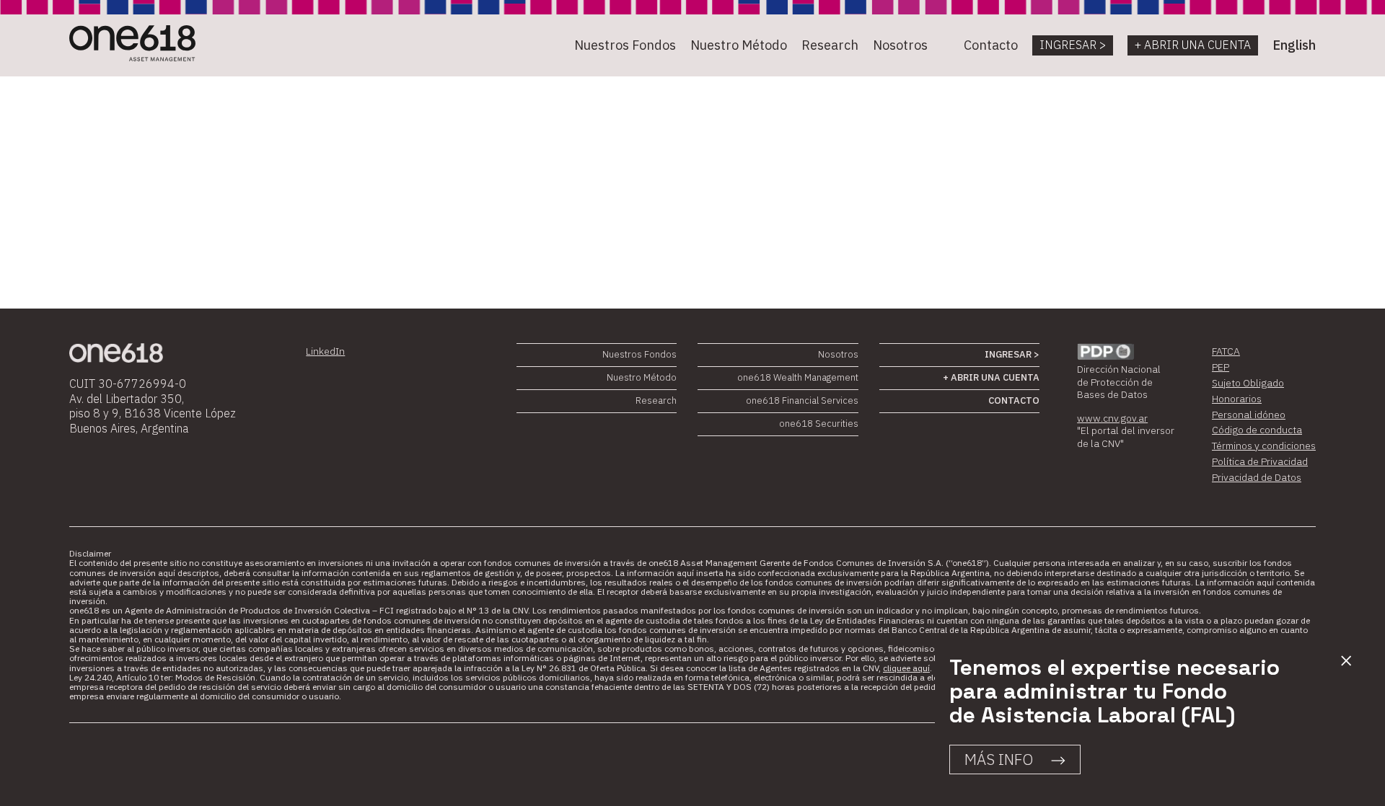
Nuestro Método (738, 45)
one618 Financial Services (802, 400)
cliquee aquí (906, 668)
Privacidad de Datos (1256, 477)
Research (829, 45)
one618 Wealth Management (797, 377)
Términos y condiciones (1264, 445)
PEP (1220, 366)
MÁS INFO (998, 759)
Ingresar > (1072, 44)
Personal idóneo (1248, 414)
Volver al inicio (130, 236)
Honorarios (1237, 398)
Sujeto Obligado (1248, 382)
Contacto (991, 45)
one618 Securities (818, 423)
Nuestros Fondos (625, 45)
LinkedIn (325, 351)
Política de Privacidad (1260, 461)
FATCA (1226, 351)
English (1294, 45)
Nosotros (900, 45)
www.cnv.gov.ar (1112, 418)
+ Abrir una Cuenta (1193, 44)
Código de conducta (1257, 429)
